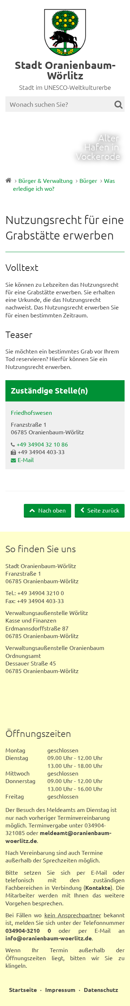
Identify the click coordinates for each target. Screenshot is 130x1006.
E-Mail (26, 459)
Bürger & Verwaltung (45, 180)
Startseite (23, 989)
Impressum (60, 989)
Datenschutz (101, 989)
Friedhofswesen (31, 412)
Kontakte (97, 887)
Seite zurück (102, 510)
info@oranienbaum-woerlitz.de (48, 938)
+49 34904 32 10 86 (42, 444)
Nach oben (51, 510)
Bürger (88, 180)
